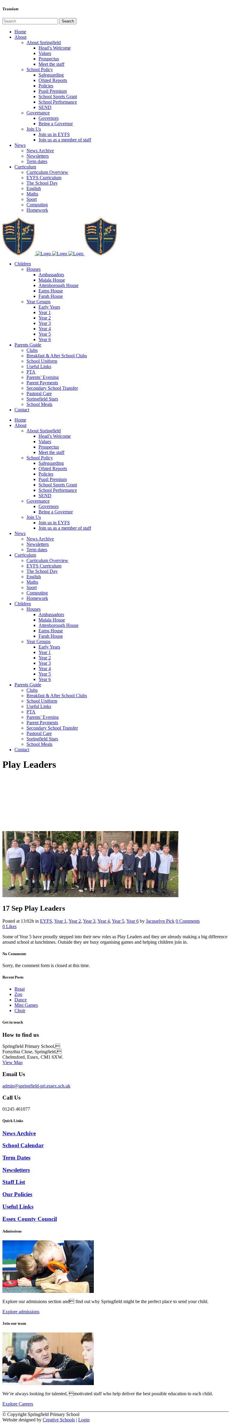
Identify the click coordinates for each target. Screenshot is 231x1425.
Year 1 (60, 921)
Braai (19, 988)
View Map (12, 1062)
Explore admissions (20, 1311)
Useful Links (17, 1206)
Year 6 (132, 921)
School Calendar (23, 1145)
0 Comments (188, 921)
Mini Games (26, 1005)
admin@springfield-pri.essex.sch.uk (36, 1085)
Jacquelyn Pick (160, 921)
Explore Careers (17, 1403)
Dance (20, 999)
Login (84, 1419)
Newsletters (16, 1170)
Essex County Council (29, 1219)
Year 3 (89, 921)
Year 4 (103, 921)
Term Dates (16, 1157)
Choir (19, 1010)
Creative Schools (59, 1419)
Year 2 (75, 921)
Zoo (18, 994)
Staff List (13, 1182)
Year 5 (118, 921)
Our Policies (17, 1194)
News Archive (19, 1133)
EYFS (46, 921)
